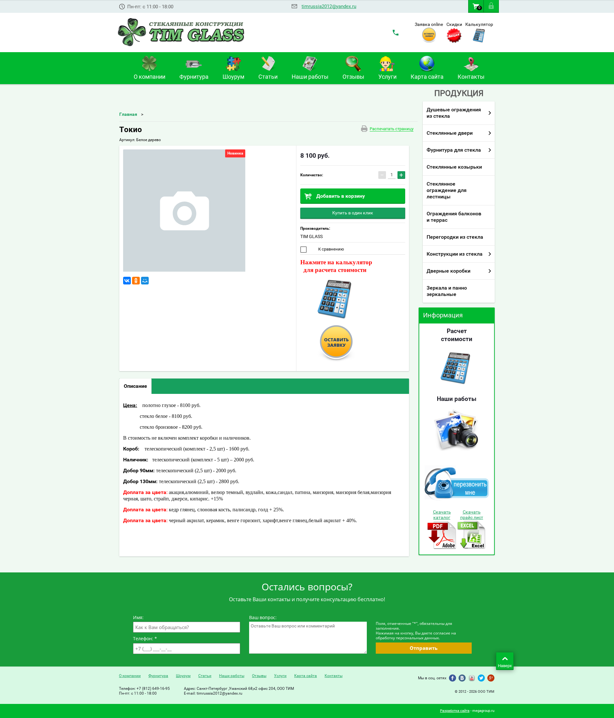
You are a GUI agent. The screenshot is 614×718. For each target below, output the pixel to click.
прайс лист (471, 517)
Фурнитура (158, 676)
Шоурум (183, 676)
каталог (441, 517)
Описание (135, 386)
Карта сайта (305, 676)
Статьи (204, 676)
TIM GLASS (311, 236)
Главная (128, 114)
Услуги (280, 676)
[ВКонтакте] (127, 280)
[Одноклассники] (136, 280)
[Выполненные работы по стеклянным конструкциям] (456, 451)
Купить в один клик (352, 212)
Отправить (423, 648)
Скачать (442, 512)
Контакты (333, 676)
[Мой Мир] (145, 280)
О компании (130, 676)
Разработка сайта (454, 711)
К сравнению (330, 249)
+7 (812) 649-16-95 (153, 688)
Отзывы (259, 676)
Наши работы (231, 676)
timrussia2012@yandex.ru (329, 6)
